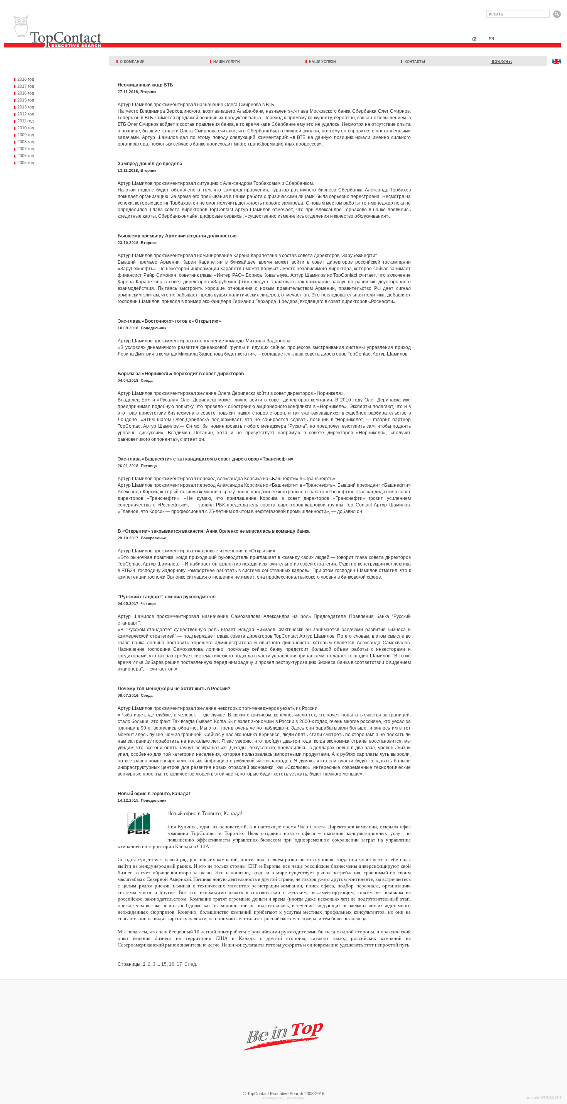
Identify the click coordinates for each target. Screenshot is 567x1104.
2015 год (25, 100)
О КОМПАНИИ (131, 62)
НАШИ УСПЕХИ (321, 62)
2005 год (25, 162)
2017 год (25, 86)
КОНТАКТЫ (413, 62)
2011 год (25, 121)
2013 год (25, 107)
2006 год (25, 155)
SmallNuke (294, 1098)
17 (179, 964)
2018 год (25, 79)
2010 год (25, 127)
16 (171, 964)
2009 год (25, 134)
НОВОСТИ (502, 62)
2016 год (25, 93)
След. (190, 964)
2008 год (25, 141)
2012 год (25, 114)
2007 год (25, 148)
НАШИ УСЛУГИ (225, 62)
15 (164, 964)
